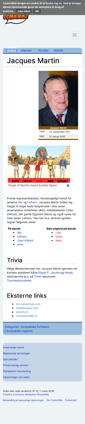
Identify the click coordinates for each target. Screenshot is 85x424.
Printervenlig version (15, 365)
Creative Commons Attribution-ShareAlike (26, 394)
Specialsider (10, 359)
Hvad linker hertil (13, 347)
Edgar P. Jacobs (49, 272)
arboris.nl (22, 312)
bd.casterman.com (28, 304)
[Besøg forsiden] (16, 16)
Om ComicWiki (54, 400)
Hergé (69, 272)
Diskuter (26, 50)
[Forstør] (68, 185)
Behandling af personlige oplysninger (23, 400)
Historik (58, 50)
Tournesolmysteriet (19, 280)
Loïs (58, 232)
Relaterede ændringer (16, 353)
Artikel (11, 50)
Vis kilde (43, 50)
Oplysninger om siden (16, 377)
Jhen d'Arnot (25, 240)
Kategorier (11, 326)
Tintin (37, 276)
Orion (59, 236)
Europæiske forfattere (35, 326)
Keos (59, 240)
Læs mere (24, 11)
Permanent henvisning (17, 371)
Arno (20, 244)
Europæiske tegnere (20, 331)
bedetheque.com (27, 308)
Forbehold (70, 400)
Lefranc (32, 202)
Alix (20, 202)
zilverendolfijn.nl (26, 316)
